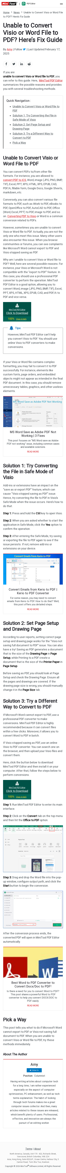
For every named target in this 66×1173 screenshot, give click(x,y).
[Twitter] (25, 49)
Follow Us (35, 1070)
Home (6, 12)
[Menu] (61, 4)
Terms (28, 1148)
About (37, 1148)
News (17, 12)
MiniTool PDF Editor (51, 80)
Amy (9, 49)
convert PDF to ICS (14, 180)
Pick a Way (19, 142)
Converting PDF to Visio (21, 216)
